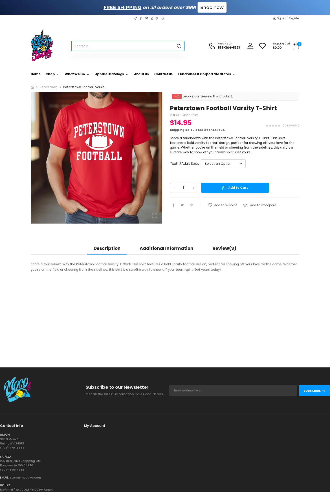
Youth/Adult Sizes (185, 163)
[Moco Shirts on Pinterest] (157, 18)
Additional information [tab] (166, 248)
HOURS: (5, 485)
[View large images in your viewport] (154, 215)
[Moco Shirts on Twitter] (146, 18)
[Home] (32, 87)
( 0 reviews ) (291, 125)
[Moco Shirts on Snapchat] (163, 18)
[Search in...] (179, 46)
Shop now (212, 7)
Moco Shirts (190, 115)
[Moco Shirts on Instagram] (152, 18)
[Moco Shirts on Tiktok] (136, 18)
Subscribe (312, 391)
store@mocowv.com (25, 477)
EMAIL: (4, 477)
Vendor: (176, 115)
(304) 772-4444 (12, 448)
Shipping (177, 130)
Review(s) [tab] (224, 248)
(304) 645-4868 (12, 470)
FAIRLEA (5, 457)
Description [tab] (107, 248)
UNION (5, 435)
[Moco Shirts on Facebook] (141, 18)
